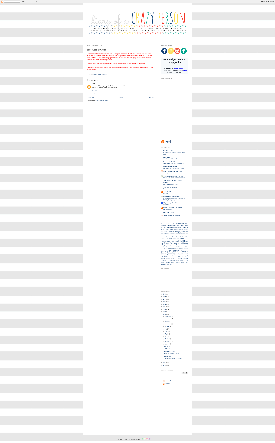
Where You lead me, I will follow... (173, 171)
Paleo (186, 246)
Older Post (151, 97)
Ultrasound (164, 260)
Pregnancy (174, 251)
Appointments (171, 225)
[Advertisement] (174, 122)
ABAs (186, 223)
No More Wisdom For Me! (171, 354)
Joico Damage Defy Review (170, 184)
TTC (176, 258)
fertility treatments (173, 235)
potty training (164, 251)
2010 (164, 309)
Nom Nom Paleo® (168, 212)
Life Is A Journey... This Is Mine (172, 207)
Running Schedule (179, 255)
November (168, 319)
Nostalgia (165, 193)
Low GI (174, 245)
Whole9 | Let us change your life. (173, 176)
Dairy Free (180, 231)
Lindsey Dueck (169, 381)
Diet (184, 231)
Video (162, 262)
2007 (164, 362)
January (167, 344)
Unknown (167, 383)
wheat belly (184, 262)
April (166, 336)
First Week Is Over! (169, 351)
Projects (169, 253)
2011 (164, 306)
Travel (172, 258)
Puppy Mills (180, 253)
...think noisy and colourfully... (172, 215)
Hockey (169, 241)
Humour (176, 241)
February (167, 341)
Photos (177, 248)
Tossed (163, 258)
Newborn (163, 246)
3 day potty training (166, 223)
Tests (183, 256)
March (167, 339)
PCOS (163, 248)
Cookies (171, 231)
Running (170, 255)
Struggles (164, 257)
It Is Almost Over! (167, 209)
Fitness (181, 235)
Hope (172, 241)
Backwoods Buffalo (169, 162)
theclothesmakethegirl (170, 166)
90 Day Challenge (178, 223)
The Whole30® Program (170, 151)
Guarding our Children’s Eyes (171, 159)
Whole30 (163, 264)
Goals (166, 238)
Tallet (179, 257)
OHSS (177, 246)
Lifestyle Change (166, 245)
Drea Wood (166, 157)
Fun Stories (177, 236)
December (168, 316)
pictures (181, 248)
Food (171, 237)
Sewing (186, 255)
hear (187, 238)
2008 (164, 314)
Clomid (186, 229)
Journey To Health (170, 243)
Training (168, 258)
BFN (169, 227)
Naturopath (185, 245)
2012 (164, 304)
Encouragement (174, 233)
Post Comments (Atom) (101, 101)
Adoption (163, 225)
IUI (187, 241)
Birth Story (174, 227)
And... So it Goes (168, 192)
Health (182, 238)
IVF (162, 243)
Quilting (185, 253)
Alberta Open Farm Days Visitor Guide (173, 163)
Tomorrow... (167, 349)
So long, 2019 (166, 173)
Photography (171, 248)
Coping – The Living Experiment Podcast (174, 177)
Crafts (175, 231)
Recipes (165, 188)
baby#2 (166, 227)
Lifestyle (185, 243)
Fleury (167, 236)
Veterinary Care (184, 260)
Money (180, 245)
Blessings (180, 227)
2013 (164, 301)
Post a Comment (94, 94)
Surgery (175, 256)
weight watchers (175, 262)
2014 (164, 299)
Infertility (182, 241)
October (167, 321)
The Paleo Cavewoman (170, 187)
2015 (164, 296)
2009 (164, 311)
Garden (182, 236)
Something (166, 204)
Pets (166, 248)
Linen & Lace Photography (171, 196)
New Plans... (168, 356)
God (170, 238)
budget (171, 229)
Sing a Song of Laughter (170, 203)
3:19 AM (94, 90)
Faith (180, 233)
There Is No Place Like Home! (173, 359)
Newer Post (91, 97)
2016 (164, 294)
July (166, 329)
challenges (180, 229)
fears (166, 235)
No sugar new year (170, 246)
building (176, 229)
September (168, 324)
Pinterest (186, 248)
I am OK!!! (167, 346)
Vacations (170, 260)
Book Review (166, 229)
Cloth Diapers (164, 231)
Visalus (167, 262)
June (166, 331)
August (167, 326)
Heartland (163, 241)
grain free (176, 238)
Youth (171, 264)
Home (121, 97)
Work (168, 264)
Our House (182, 246)
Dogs (167, 233)
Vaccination (176, 260)
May (166, 334)
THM (186, 256)
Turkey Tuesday (183, 258)
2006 (164, 365)
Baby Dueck (180, 225)
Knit (179, 243)
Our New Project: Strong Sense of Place (173, 168)
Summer (169, 256)
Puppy (174, 253)
